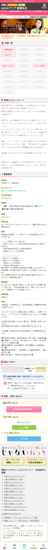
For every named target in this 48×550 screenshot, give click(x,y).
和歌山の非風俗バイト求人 (14, 510)
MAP (39, 206)
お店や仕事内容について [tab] (18, 369)
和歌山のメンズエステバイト (15, 507)
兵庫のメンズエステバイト (14, 488)
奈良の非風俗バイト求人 (13, 504)
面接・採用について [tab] (7, 369)
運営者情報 (35, 521)
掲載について (9, 521)
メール (24, 438)
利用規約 (7, 517)
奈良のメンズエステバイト (14, 501)
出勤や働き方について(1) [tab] (41, 369)
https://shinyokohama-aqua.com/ (14, 191)
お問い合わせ (22, 521)
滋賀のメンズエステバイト (14, 495)
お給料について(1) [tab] (29, 370)
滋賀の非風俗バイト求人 (13, 498)
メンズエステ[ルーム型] (18, 17)
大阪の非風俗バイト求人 (13, 479)
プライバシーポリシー (22, 517)
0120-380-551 (6, 198)
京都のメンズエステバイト (14, 482)
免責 (36, 517)
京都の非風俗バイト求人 (13, 485)
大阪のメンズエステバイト (14, 476)
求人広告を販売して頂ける (35, 461)
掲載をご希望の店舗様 (12, 461)
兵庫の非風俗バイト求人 (13, 491)
